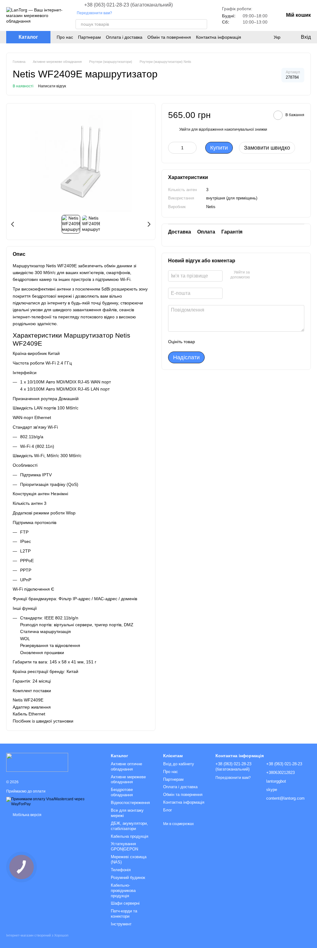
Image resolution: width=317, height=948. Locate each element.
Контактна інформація (218, 37)
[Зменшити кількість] (172, 147)
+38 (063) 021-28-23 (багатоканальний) (128, 4)
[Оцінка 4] (235, 341)
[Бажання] (264, 37)
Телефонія (121, 869)
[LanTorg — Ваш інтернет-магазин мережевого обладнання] (37, 762)
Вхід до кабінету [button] (178, 764)
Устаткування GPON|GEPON (124, 846)
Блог (167, 810)
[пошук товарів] (202, 24)
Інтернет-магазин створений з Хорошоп (37, 935)
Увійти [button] (184, 129)
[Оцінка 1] (205, 341)
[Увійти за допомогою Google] (266, 275)
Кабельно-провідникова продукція (123, 890)
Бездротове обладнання (122, 792)
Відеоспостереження (130, 802)
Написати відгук (52, 86)
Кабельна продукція (129, 836)
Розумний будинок (128, 877)
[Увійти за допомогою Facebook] (256, 275)
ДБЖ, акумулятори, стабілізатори (129, 826)
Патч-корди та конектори (124, 914)
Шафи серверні (125, 903)
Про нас (65, 37)
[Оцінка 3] (225, 341)
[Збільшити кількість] (192, 147)
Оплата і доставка (124, 37)
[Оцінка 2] (215, 341)
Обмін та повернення (169, 37)
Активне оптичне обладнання (126, 766)
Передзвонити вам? (94, 13)
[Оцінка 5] (245, 341)
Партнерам (89, 37)
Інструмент (121, 924)
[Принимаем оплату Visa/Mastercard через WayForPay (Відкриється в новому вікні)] (54, 801)
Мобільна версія (26, 815)
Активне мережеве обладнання (128, 779)
